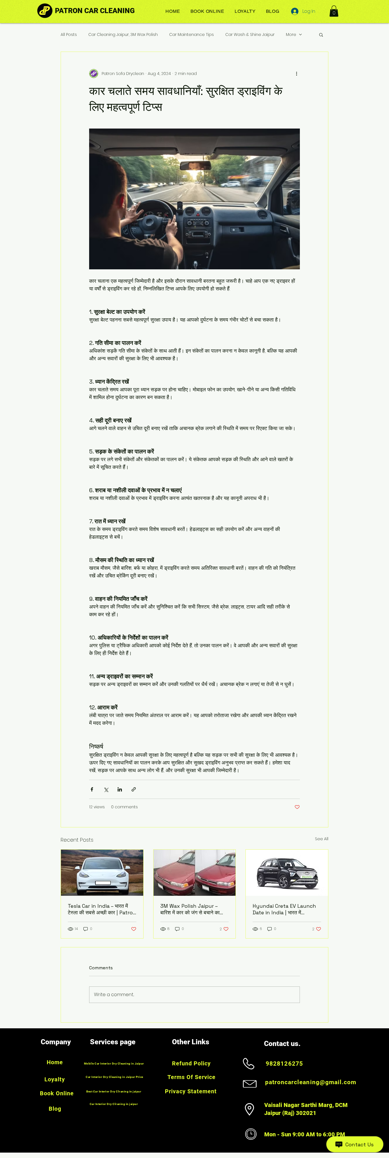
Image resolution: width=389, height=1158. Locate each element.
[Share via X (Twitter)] (105, 789)
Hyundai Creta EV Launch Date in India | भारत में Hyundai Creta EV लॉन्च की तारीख (284, 909)
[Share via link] (133, 789)
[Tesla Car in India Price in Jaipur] (102, 873)
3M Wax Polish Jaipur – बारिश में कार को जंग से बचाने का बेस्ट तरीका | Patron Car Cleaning (190, 909)
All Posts (69, 34)
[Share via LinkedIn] (119, 789)
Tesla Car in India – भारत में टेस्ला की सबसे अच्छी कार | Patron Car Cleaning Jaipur (102, 909)
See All (321, 839)
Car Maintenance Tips (191, 34)
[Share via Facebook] (92, 789)
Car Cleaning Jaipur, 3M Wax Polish (123, 34)
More (291, 34)
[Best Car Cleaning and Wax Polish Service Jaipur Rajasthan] (194, 873)
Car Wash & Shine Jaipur (250, 34)
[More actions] (296, 73)
